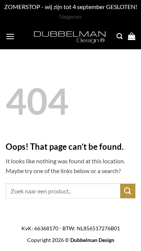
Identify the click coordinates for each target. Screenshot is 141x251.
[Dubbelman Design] (70, 36)
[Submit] (127, 191)
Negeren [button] (70, 16)
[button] (10, 36)
